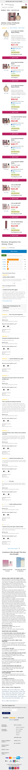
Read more (24, 40)
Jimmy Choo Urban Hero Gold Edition (11, 697)
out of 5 (21, 717)
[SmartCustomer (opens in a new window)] (14, 720)
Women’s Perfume (20, 727)
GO (24, 7)
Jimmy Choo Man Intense (11, 696)
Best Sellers (18, 731)
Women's (3, 10)
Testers (17, 734)
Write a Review (21, 27)
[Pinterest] (15, 768)
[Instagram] (18, 768)
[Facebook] (10, 768)
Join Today (6, 713)
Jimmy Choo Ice (22, 696)
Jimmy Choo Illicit (14, 691)
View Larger (6, 38)
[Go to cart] (26, 4)
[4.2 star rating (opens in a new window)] (13, 717)
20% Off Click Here (15, 52)
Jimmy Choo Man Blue (11, 694)
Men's (8, 10)
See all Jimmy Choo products (9, 700)
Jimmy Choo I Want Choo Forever (14, 693)
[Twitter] (13, 768)
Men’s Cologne (19, 729)
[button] (2, 4)
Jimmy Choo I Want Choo (14, 689)
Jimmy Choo (6, 24)
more (24, 693)
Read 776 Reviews (14, 27)
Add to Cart (15, 57)
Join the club (15, 10)
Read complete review (7, 300)
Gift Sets (18, 732)
